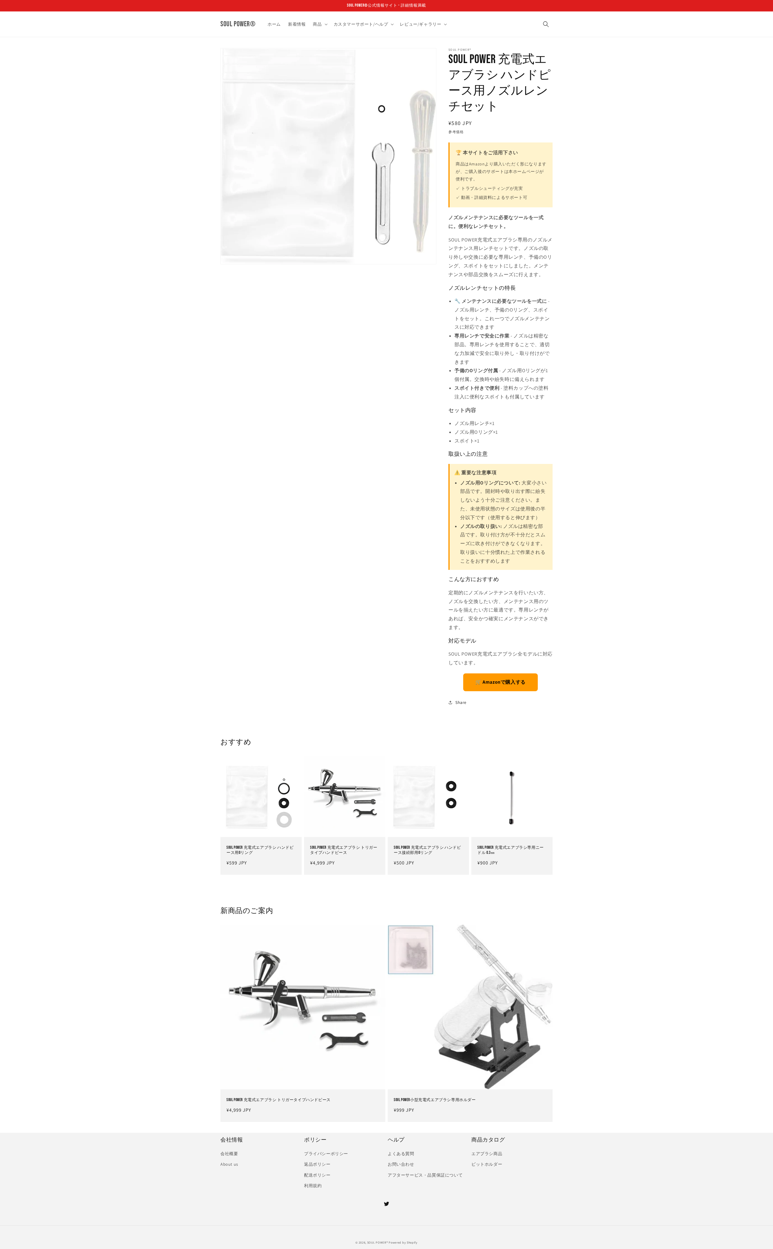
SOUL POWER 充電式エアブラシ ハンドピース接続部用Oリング (427, 850)
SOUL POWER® (377, 1242)
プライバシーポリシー (326, 1153)
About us (229, 1164)
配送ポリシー (317, 1175)
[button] (319, 24)
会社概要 (229, 1153)
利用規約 (313, 1185)
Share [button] (461, 702)
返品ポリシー (317, 1164)
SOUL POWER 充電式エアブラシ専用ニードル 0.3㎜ (510, 850)
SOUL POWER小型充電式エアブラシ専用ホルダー (435, 1099)
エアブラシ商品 (486, 1153)
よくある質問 (401, 1153)
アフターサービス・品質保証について (425, 1175)
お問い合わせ (401, 1164)
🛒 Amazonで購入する (500, 682)
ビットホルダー (486, 1164)
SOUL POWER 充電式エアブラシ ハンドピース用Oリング (259, 850)
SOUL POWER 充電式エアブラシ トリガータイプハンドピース (343, 850)
